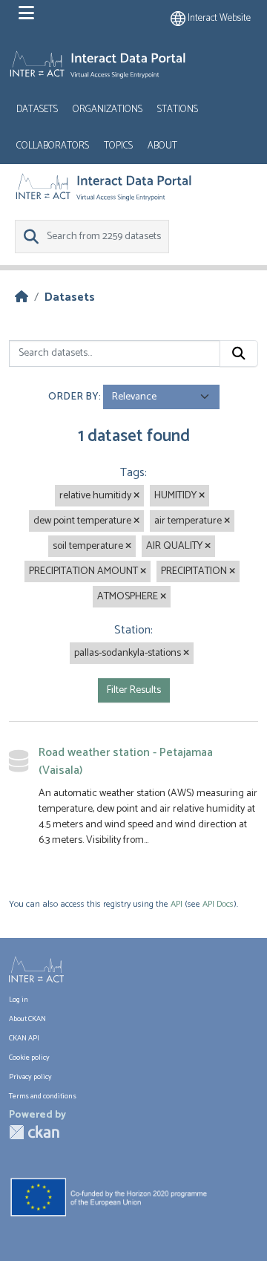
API (176, 904)
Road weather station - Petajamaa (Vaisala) (126, 762)
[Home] (21, 297)
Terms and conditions (42, 1096)
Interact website (218, 18)
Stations (177, 109)
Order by (73, 396)
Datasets (37, 109)
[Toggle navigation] (26, 13)
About (162, 146)
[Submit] (239, 353)
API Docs (218, 904)
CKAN (34, 1132)
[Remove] (136, 496)
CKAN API (24, 1038)
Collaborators (52, 146)
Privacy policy (30, 1077)
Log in (18, 1000)
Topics (118, 146)
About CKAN (27, 1019)
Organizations (107, 109)
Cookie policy (29, 1057)
